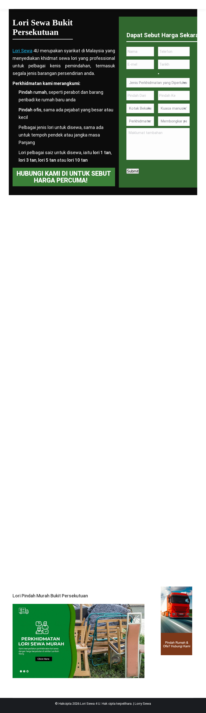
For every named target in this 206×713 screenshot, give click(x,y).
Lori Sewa (22, 50)
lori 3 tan (27, 160)
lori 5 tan (47, 160)
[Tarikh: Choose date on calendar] (158, 73)
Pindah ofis (30, 109)
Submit (132, 171)
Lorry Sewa (143, 703)
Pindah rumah (33, 92)
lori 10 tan (77, 160)
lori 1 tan (102, 152)
